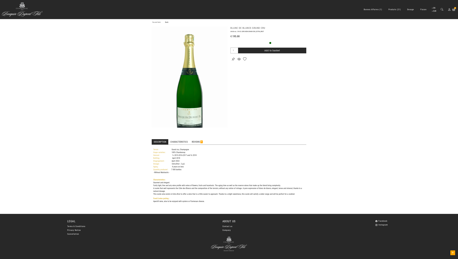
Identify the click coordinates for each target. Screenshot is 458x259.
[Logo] (22, 10)
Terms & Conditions (76, 226)
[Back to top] (452, 252)
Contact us (227, 226)
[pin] (233, 59)
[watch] (239, 59)
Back (166, 22)
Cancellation (73, 234)
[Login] (449, 10)
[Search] (442, 9)
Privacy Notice (74, 230)
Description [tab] (160, 141)
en (434, 8)
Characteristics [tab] (179, 141)
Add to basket (272, 50)
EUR (434, 11)
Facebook (382, 221)
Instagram (383, 225)
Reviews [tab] (197, 141)
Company (226, 230)
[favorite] (245, 59)
